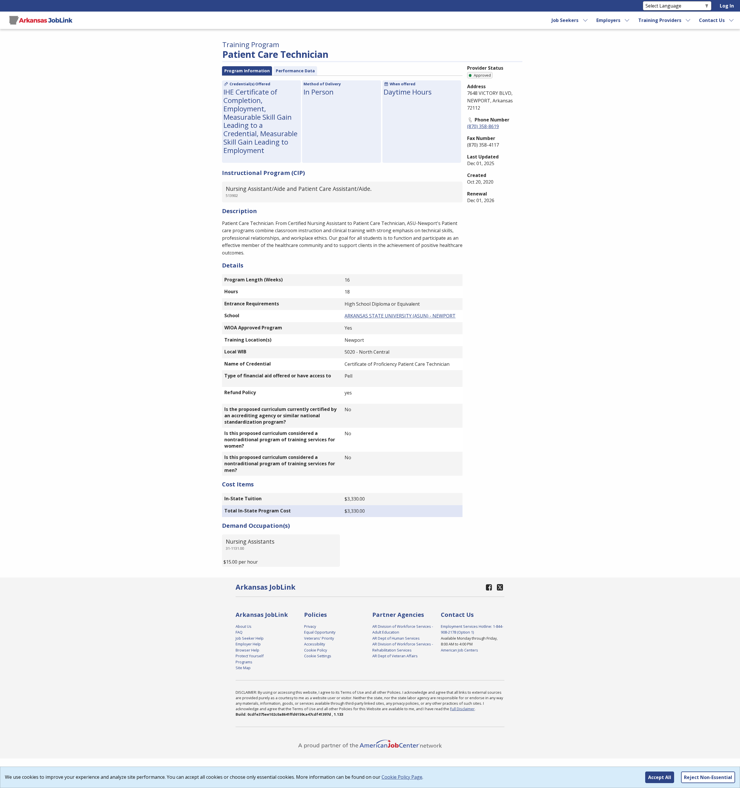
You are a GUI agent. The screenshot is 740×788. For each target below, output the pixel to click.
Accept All (659, 777)
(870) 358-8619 (483, 126)
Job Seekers (565, 20)
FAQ (239, 632)
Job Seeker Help (250, 638)
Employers (608, 20)
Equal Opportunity (319, 632)
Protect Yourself (250, 655)
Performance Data (295, 70)
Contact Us (712, 20)
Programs (244, 662)
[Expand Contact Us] (731, 20)
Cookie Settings (317, 655)
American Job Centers (459, 650)
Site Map (243, 667)
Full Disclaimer (462, 708)
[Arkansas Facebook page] (489, 587)
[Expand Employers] (627, 20)
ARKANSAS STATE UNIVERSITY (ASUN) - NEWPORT (400, 316)
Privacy (310, 626)
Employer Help (248, 644)
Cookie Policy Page (402, 777)
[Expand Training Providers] (688, 20)
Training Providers (659, 20)
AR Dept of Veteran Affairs (395, 655)
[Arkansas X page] (499, 587)
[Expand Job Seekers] (585, 20)
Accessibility (314, 644)
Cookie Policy (315, 650)
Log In (727, 6)
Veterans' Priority (319, 638)
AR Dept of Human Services (396, 638)
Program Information (247, 70)
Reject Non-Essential (708, 777)
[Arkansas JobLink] (41, 20)
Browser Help (247, 650)
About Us (243, 626)
